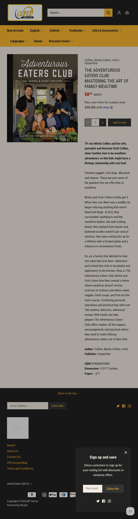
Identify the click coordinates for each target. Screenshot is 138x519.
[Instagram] (109, 501)
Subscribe (113, 488)
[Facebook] (103, 501)
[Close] (126, 452)
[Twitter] (98, 501)
